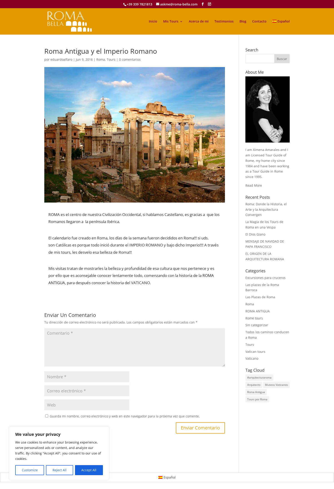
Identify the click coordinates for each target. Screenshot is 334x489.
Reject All (59, 470)
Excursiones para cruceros (265, 278)
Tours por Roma (257, 399)
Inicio (153, 21)
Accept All (88, 470)
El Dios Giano (255, 234)
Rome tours (254, 318)
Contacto (259, 21)
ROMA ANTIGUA (257, 311)
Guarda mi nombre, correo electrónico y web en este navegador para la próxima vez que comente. (125, 416)
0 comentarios (130, 59)
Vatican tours (255, 351)
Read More (253, 185)
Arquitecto (253, 385)
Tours (111, 59)
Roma (100, 59)
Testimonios (224, 21)
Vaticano (251, 358)
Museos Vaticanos (276, 385)
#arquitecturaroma (259, 377)
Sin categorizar (256, 325)
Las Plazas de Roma (260, 297)
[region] (59, 453)
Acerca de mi (199, 21)
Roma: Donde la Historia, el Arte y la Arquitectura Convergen (266, 209)
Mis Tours (170, 21)
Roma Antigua (256, 392)
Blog (242, 21)
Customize (30, 470)
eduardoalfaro (61, 59)
